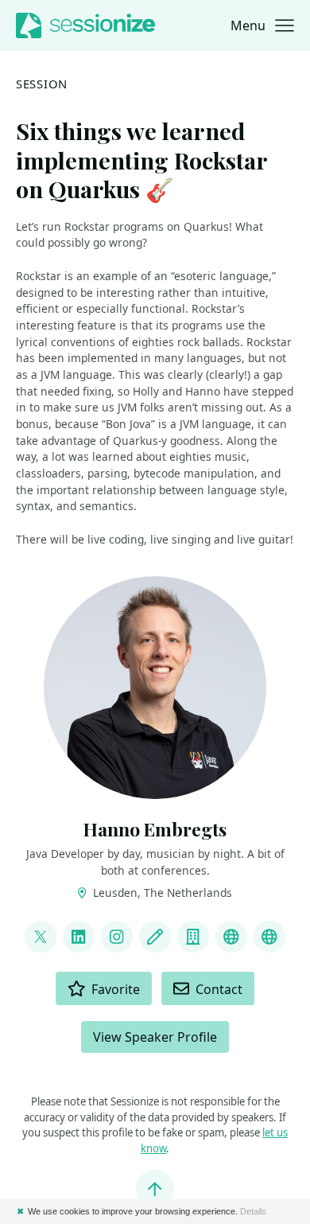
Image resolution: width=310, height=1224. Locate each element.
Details (253, 1211)
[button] (262, 25)
